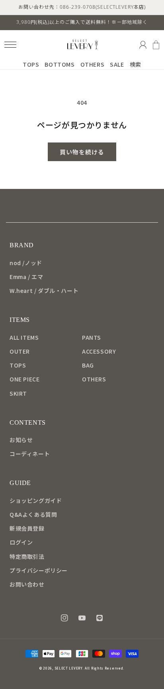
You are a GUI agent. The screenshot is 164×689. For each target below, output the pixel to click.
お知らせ (21, 440)
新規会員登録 (27, 528)
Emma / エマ (26, 277)
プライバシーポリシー (39, 570)
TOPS (18, 365)
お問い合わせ (27, 584)
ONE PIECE (24, 379)
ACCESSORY (99, 351)
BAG (88, 365)
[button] (10, 44)
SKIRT (18, 393)
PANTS (91, 337)
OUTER (20, 351)
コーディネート (30, 454)
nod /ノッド (26, 263)
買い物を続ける (82, 152)
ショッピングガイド (36, 500)
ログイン (21, 542)
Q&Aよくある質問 (33, 514)
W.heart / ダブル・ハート (44, 290)
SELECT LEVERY (68, 668)
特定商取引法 (27, 556)
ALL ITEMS (24, 337)
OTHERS (94, 379)
